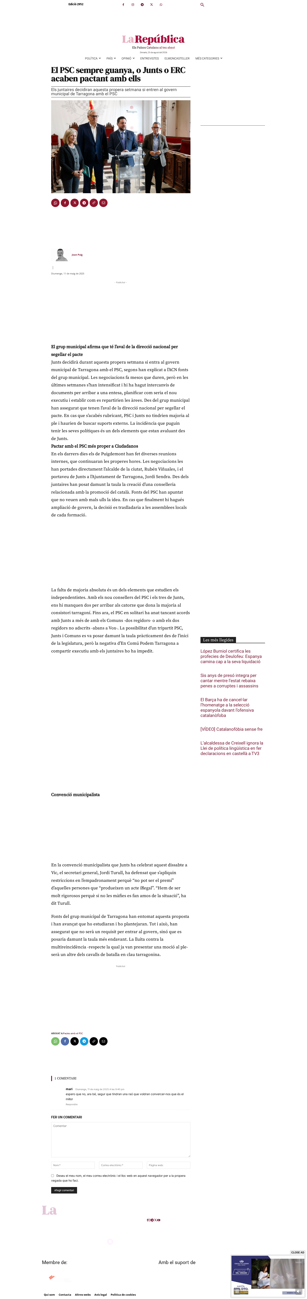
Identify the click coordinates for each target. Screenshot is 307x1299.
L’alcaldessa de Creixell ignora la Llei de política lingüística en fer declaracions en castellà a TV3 (231, 748)
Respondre (71, 1104)
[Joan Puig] (61, 254)
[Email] (103, 203)
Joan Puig (77, 254)
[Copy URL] (94, 203)
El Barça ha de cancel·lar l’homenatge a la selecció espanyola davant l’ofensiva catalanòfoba (227, 708)
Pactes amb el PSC (73, 1033)
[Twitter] (151, 4)
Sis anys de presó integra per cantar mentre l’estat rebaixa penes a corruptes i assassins (229, 680)
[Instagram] (132, 4)
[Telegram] (142, 4)
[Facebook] (123, 4)
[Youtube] (158, 1220)
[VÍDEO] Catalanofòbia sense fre (231, 729)
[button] (202, 5)
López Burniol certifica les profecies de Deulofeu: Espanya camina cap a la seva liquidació (231, 656)
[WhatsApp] (161, 4)
